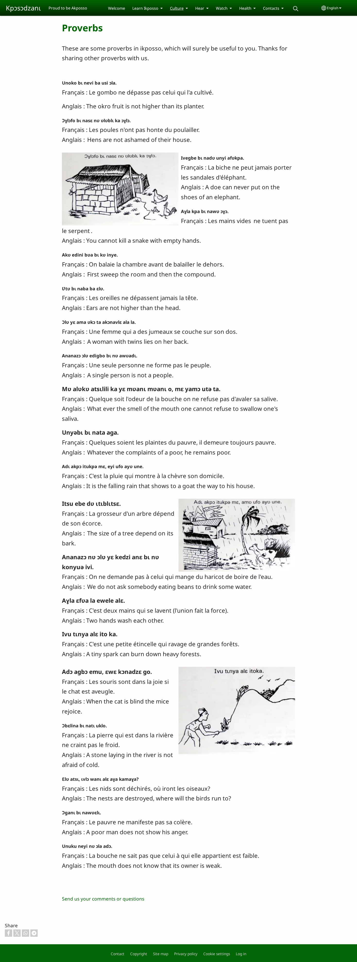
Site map (160, 953)
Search (296, 8)
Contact (117, 953)
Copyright (138, 953)
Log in (241, 953)
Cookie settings (216, 953)
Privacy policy (185, 953)
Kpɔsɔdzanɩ (23, 7)
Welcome (116, 8)
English (332, 8)
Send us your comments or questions (103, 898)
